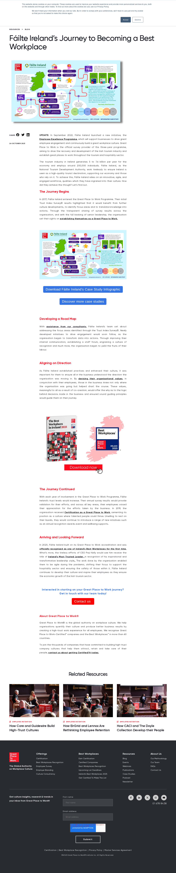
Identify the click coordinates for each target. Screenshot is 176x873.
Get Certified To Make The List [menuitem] (92, 778)
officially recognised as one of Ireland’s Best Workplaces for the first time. (83, 549)
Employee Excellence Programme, (58, 139)
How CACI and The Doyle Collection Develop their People (140, 728)
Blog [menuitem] (125, 759)
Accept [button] (125, 19)
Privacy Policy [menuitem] (95, 850)
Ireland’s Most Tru (58, 556)
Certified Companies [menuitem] (88, 762)
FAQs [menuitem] (153, 766)
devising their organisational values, (100, 378)
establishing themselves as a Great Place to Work (88, 218)
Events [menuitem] (126, 762)
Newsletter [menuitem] (128, 782)
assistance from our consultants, (66, 326)
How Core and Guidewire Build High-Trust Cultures (32, 728)
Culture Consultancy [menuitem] (45, 774)
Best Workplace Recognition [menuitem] (73, 850)
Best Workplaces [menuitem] (89, 753)
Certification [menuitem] (42, 759)
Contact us (83, 601)
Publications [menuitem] (128, 770)
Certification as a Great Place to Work (87, 512)
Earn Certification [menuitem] (86, 759)
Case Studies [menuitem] (129, 774)
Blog (27, 29)
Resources (14, 29)
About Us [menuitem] (156, 753)
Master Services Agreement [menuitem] (118, 850)
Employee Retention (22, 722)
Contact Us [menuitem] (156, 770)
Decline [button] (138, 19)
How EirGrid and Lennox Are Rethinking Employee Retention (86, 728)
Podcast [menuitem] (126, 778)
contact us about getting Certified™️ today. (73, 652)
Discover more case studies (83, 301)
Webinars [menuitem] (127, 766)
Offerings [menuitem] (41, 753)
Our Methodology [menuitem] (159, 759)
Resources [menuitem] (129, 753)
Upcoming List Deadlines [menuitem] (90, 770)
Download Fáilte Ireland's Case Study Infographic (83, 289)
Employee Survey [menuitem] (44, 766)
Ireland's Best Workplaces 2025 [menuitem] (93, 774)
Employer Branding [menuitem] (44, 770)
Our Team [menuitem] (155, 762)
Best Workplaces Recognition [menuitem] (49, 762)
